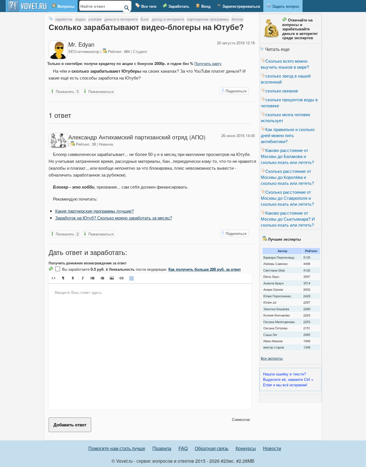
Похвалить (67, 91)
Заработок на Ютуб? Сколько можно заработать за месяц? (113, 218)
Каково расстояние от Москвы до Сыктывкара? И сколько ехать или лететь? (288, 219)
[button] (53, 278)
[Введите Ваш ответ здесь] (150, 346)
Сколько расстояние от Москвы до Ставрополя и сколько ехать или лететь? (287, 198)
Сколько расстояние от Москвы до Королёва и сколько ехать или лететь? (287, 177)
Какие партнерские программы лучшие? (94, 211)
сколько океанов (281, 91)
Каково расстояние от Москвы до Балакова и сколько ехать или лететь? (287, 156)
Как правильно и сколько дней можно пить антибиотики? (288, 135)
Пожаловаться (100, 91)
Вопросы (65, 6)
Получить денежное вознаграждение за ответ (88, 263)
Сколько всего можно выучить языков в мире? (285, 64)
